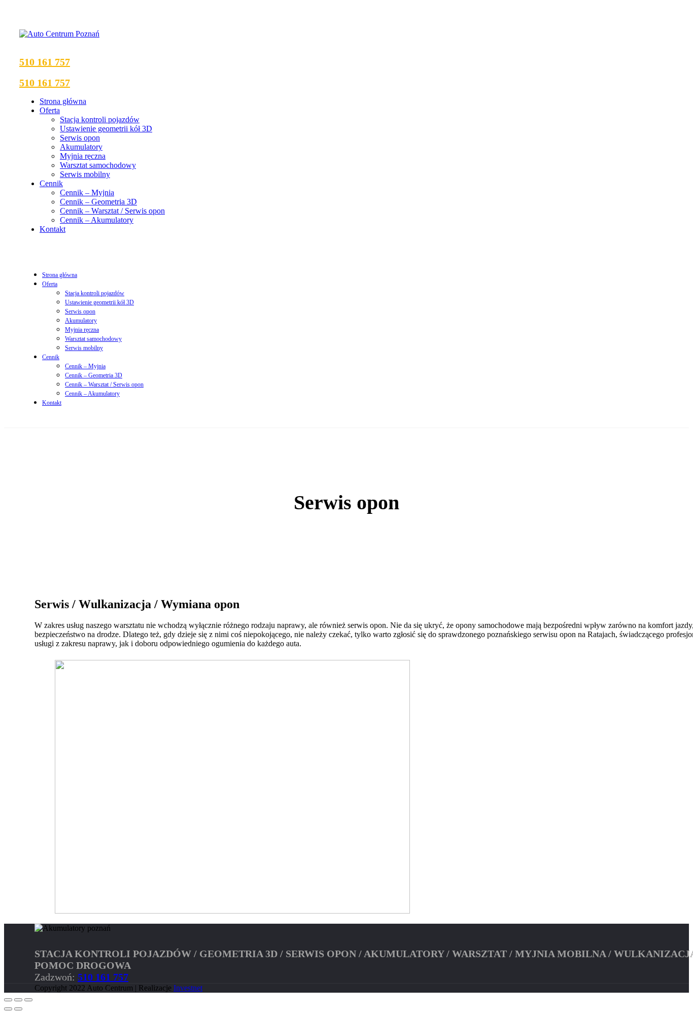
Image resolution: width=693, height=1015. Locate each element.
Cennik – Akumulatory (96, 220)
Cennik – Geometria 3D (98, 201)
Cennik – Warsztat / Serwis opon (112, 210)
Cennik (51, 183)
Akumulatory (81, 147)
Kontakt (52, 229)
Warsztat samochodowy (98, 165)
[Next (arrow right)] (18, 1008)
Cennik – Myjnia (87, 192)
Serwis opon (80, 137)
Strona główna (63, 101)
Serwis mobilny (85, 174)
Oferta (50, 110)
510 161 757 (44, 61)
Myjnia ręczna (83, 156)
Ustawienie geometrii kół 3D (106, 128)
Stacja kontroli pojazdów (100, 119)
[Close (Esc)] (8, 999)
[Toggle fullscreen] (18, 999)
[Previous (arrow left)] (8, 1008)
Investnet (188, 988)
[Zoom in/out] (28, 999)
